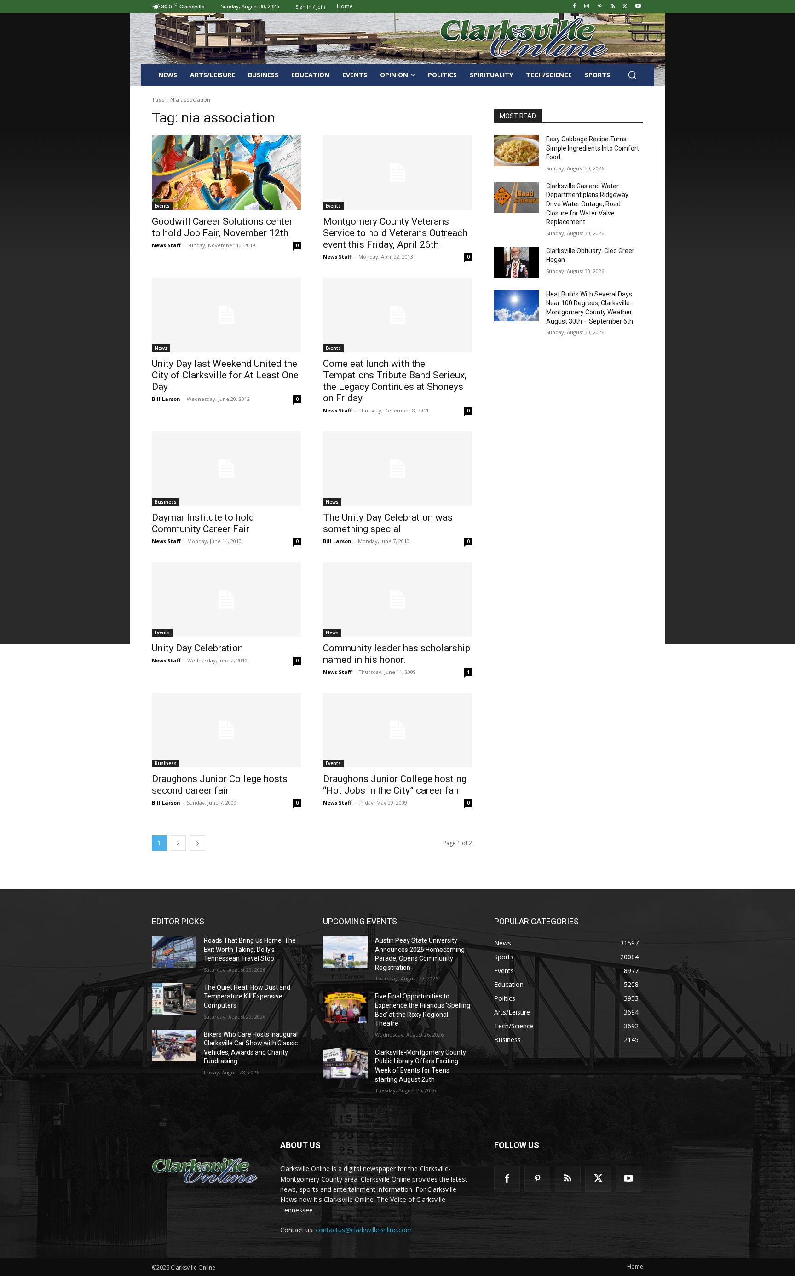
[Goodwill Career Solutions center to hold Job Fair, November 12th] (226, 172)
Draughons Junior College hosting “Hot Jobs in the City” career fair (395, 784)
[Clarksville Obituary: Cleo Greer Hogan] (516, 262)
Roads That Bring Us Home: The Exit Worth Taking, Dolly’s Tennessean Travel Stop (250, 949)
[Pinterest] (599, 6)
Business (166, 502)
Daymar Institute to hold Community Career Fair (203, 523)
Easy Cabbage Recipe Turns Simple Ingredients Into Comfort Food (592, 148)
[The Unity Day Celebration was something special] (397, 468)
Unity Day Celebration (197, 648)
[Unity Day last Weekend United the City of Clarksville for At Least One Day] (226, 315)
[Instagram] (587, 6)
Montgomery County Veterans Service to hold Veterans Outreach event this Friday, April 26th (395, 233)
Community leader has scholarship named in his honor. (396, 654)
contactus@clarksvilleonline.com (364, 1229)
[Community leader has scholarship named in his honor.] (397, 599)
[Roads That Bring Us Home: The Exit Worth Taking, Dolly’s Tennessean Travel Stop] (174, 952)
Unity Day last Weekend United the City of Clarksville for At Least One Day (225, 375)
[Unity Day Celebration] (226, 599)
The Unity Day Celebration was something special (388, 523)
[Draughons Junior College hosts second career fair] (226, 730)
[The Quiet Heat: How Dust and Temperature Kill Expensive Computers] (174, 999)
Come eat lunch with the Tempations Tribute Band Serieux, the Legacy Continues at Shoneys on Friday (395, 381)
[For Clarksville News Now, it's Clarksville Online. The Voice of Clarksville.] (205, 1171)
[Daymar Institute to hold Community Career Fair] (226, 468)
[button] (632, 75)
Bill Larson (166, 398)
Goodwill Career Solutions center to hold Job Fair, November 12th (222, 227)
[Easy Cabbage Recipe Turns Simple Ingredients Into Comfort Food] (516, 150)
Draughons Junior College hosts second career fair (220, 784)
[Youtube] (638, 6)
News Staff (166, 245)
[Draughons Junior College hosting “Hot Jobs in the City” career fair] (397, 730)
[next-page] (197, 843)
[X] (625, 6)
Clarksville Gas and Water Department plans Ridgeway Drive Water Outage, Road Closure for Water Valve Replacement (587, 204)
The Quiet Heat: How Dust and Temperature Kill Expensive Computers (247, 996)
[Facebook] (574, 6)
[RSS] (612, 6)
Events (162, 206)
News (161, 348)
